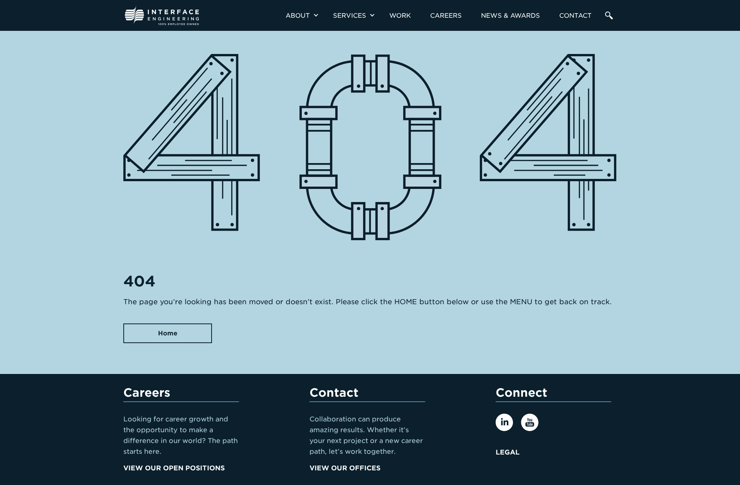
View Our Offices (344, 468)
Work (400, 15)
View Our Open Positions (174, 468)
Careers (446, 15)
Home (167, 333)
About (298, 15)
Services (349, 15)
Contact (575, 15)
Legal (508, 452)
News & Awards (510, 15)
